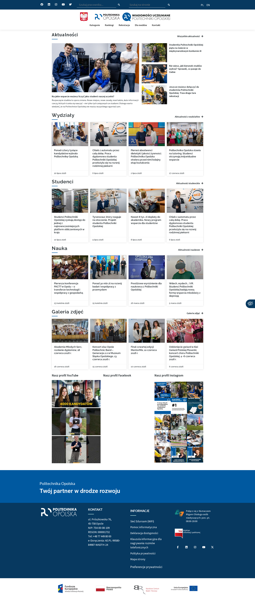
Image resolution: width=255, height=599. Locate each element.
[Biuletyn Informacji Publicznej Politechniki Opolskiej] (187, 533)
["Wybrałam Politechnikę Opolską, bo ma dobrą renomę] (162, 438)
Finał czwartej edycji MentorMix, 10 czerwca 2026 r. (144, 349)
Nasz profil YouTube (65, 375)
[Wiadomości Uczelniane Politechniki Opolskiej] (146, 16)
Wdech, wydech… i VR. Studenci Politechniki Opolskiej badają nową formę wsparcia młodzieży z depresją (184, 289)
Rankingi (109, 25)
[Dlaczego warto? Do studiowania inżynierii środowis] (179, 454)
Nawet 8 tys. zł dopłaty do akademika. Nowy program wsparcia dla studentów (146, 220)
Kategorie (95, 25)
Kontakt (156, 25)
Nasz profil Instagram (168, 375)
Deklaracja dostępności (144, 533)
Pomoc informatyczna (143, 527)
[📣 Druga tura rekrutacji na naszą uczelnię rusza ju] (162, 422)
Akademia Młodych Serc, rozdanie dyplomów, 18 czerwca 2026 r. (68, 349)
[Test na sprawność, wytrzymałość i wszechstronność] (179, 438)
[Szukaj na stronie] (169, 5)
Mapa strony (137, 559)
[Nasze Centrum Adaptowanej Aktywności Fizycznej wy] (195, 406)
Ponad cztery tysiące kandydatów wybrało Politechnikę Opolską (66, 153)
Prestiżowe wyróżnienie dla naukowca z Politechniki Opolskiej (146, 286)
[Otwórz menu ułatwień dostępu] (250, 304)
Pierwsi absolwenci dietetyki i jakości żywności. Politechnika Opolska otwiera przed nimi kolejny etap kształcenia (146, 156)
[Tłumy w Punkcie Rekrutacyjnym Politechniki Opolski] (179, 422)
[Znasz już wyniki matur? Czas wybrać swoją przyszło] (162, 454)
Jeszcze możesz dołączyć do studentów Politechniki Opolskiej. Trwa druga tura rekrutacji (184, 91)
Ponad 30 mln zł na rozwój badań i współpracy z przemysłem (107, 286)
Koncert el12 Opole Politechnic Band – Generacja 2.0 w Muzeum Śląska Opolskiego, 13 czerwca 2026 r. (106, 353)
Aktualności (65, 35)
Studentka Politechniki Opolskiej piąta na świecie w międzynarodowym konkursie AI (186, 47)
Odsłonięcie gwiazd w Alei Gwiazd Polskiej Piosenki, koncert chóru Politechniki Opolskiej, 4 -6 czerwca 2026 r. (184, 353)
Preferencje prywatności (146, 566)
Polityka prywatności (142, 553)
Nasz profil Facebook (117, 375)
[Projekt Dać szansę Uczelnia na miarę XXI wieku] (127, 588)
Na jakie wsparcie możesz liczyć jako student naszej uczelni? (83, 96)
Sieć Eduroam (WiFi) (142, 521)
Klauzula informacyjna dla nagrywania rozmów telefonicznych (146, 543)
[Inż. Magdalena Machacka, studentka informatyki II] (179, 390)
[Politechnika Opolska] (107, 17)
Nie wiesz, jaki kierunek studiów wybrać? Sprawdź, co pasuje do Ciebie (185, 69)
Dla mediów (141, 25)
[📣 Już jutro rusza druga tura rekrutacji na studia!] (179, 406)
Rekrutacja (124, 25)
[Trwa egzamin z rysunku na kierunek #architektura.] (195, 438)
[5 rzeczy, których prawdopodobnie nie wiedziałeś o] (162, 406)
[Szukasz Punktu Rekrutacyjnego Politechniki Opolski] (195, 422)
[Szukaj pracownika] (119, 5)
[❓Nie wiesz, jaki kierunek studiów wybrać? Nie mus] (195, 390)
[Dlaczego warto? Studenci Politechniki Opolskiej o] (195, 454)
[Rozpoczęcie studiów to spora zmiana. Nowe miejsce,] (162, 390)
